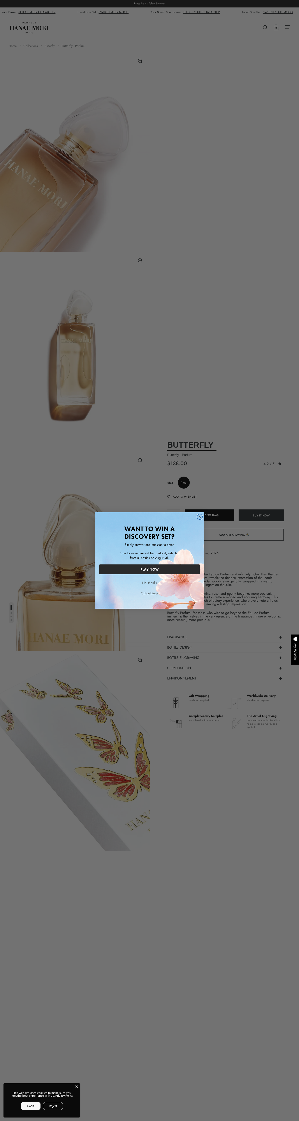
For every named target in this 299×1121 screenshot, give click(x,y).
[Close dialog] (199, 517)
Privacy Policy (64, 1096)
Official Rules (149, 593)
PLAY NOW (150, 569)
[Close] (77, 1086)
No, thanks (149, 582)
